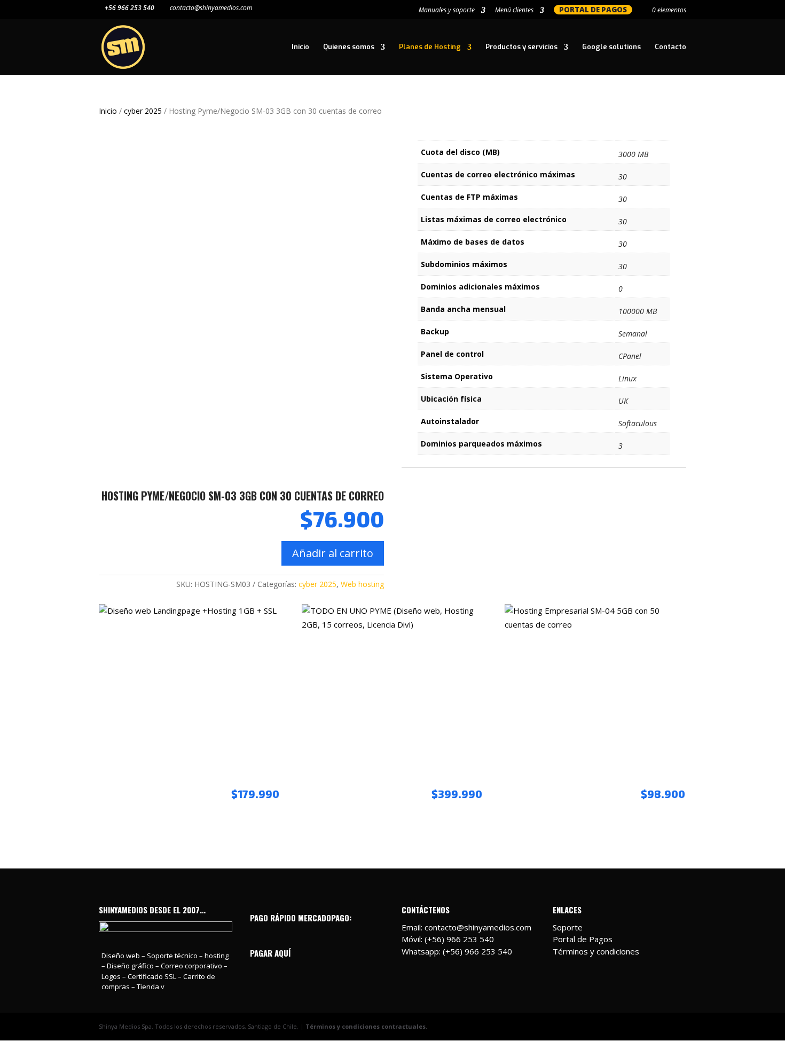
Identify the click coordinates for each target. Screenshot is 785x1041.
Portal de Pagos (583, 939)
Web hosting (362, 584)
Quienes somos (348, 47)
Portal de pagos (593, 9)
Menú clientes (514, 10)
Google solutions (611, 47)
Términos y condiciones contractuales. (366, 1026)
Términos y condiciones (596, 951)
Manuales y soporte (447, 10)
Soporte (568, 927)
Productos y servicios (521, 47)
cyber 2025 (143, 111)
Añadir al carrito (332, 553)
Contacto (670, 47)
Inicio (300, 47)
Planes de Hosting (430, 47)
